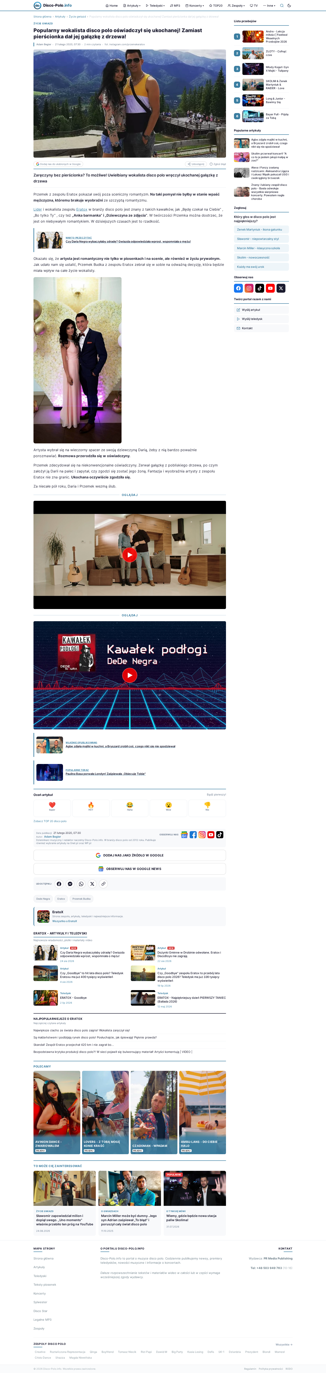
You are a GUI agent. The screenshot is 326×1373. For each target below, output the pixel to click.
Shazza (60, 1357)
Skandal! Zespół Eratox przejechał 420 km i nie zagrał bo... (73, 1044)
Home (114, 5)
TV (256, 5)
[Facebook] (193, 834)
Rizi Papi (146, 1351)
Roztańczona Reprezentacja (67, 1351)
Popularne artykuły (247, 130)
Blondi (266, 1351)
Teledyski (157, 5)
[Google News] (184, 834)
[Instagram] (202, 834)
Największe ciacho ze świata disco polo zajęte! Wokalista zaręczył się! (81, 1030)
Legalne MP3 (42, 1319)
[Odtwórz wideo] (129, 554)
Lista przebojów (245, 21)
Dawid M (161, 1351)
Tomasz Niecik (127, 1351)
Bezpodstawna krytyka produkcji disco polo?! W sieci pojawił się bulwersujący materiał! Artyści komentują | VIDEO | (112, 1052)
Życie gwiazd (77, 16)
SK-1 (221, 1351)
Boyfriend (108, 1351)
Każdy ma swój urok (250, 266)
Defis (211, 1351)
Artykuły (133, 5)
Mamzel (280, 1351)
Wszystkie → (284, 1344)
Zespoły (238, 5)
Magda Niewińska (80, 1357)
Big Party (177, 1351)
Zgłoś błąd (220, 164)
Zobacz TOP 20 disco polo (50, 821)
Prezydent (251, 1351)
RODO (289, 1368)
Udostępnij (198, 164)
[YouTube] (210, 834)
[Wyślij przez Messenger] (70, 883)
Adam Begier (43, 44)
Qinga (93, 1351)
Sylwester (40, 1302)
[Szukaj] (282, 5)
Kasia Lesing (195, 1351)
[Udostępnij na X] (92, 883)
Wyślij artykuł (251, 309)
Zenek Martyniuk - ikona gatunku (259, 229)
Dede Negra (43, 898)
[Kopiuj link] (103, 883)
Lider (37, 209)
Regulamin (250, 1368)
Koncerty (196, 5)
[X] (281, 288)
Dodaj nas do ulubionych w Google (60, 164)
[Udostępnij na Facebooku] (59, 883)
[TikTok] (219, 834)
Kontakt (247, 328)
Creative (40, 1351)
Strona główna (42, 16)
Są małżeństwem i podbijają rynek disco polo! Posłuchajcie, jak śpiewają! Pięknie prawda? (95, 1037)
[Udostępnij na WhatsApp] (81, 883)
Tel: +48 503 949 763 (272, 1268)
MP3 (177, 5)
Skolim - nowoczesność (253, 257)
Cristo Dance (43, 1357)
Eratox (81, 209)
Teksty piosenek (44, 1284)
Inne (271, 5)
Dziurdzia (235, 1351)
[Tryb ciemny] (289, 5)
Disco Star (40, 1311)
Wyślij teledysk (252, 319)
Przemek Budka (81, 898)
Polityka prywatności (271, 1368)
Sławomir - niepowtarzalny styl (258, 239)
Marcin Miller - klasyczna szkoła (258, 248)
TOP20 (217, 5)
